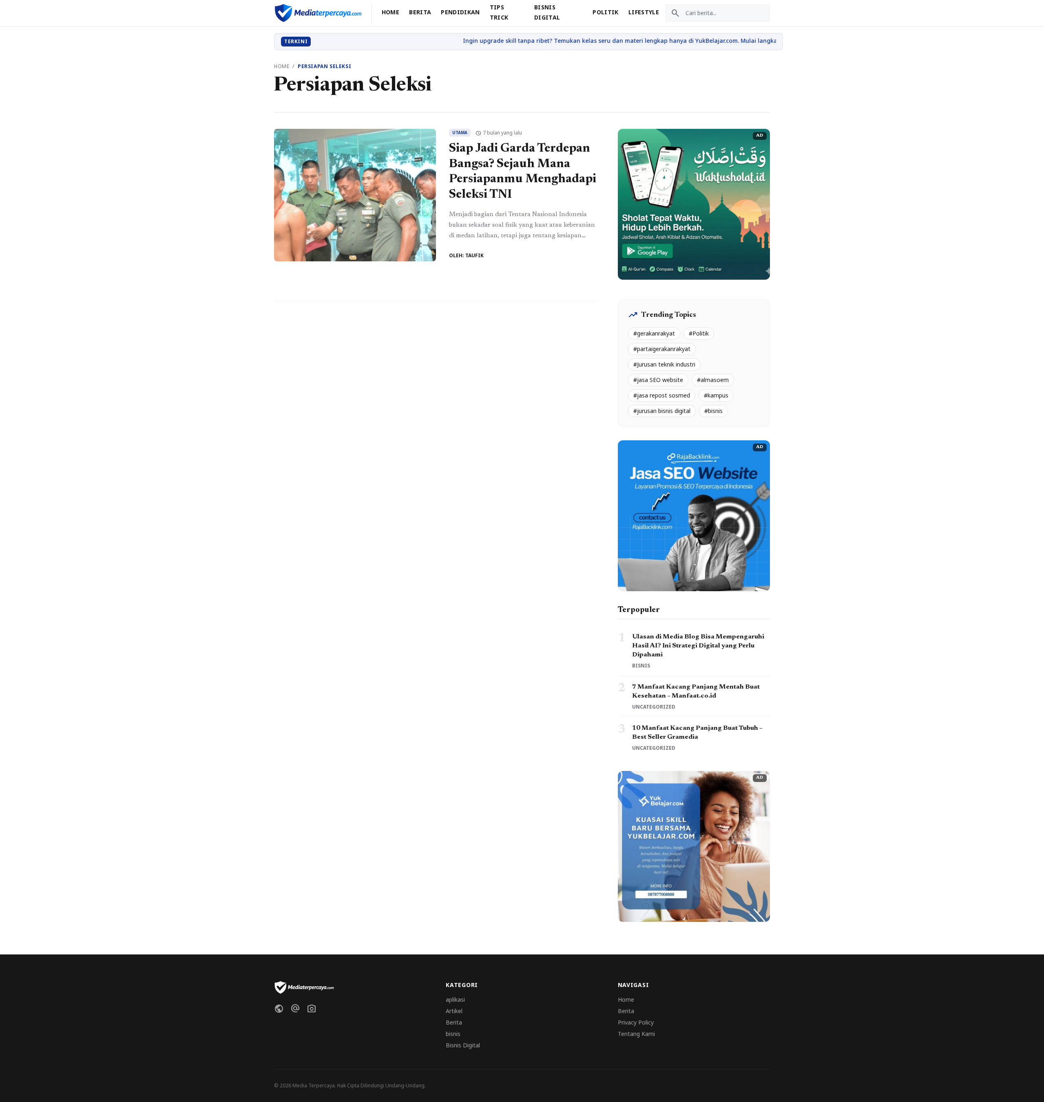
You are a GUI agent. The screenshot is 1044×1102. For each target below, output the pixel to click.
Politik (605, 12)
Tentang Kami (636, 1034)
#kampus (716, 395)
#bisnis (713, 411)
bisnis (453, 1034)
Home (390, 12)
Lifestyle (643, 12)
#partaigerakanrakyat (661, 349)
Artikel (454, 1011)
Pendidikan (460, 12)
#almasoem (713, 380)
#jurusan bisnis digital (661, 411)
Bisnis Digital (463, 1045)
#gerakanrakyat (654, 333)
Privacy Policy (636, 1022)
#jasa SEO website (658, 380)
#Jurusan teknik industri (664, 364)
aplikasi (455, 999)
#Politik (699, 333)
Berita (420, 12)
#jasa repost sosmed (661, 395)
